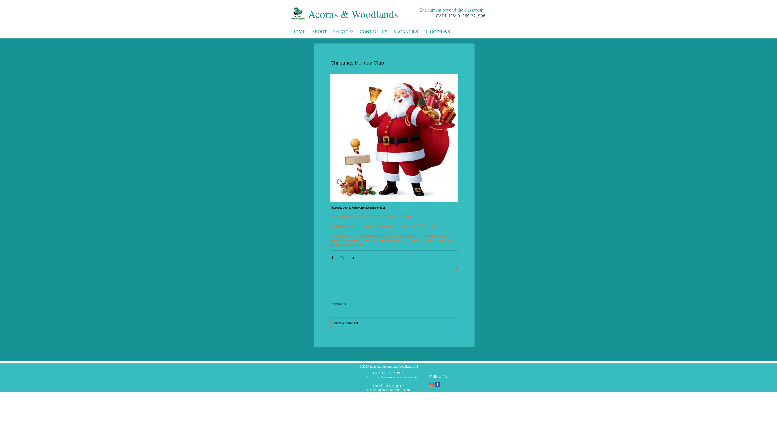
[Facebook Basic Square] (437, 384)
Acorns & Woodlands (353, 14)
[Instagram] (431, 384)
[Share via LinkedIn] (352, 257)
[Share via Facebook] (332, 257)
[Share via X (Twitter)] (342, 257)
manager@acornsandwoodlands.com (393, 377)
